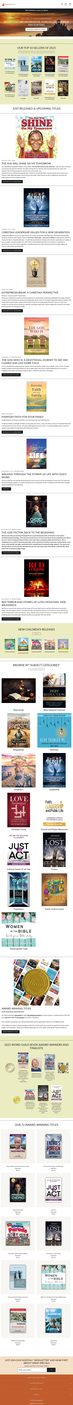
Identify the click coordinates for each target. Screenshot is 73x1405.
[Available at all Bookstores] (36, 272)
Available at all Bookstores (12, 310)
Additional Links (36, 1389)
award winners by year (10, 1031)
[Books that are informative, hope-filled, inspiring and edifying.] (36, 24)
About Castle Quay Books (36, 1377)
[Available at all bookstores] (36, 396)
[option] (36, 10)
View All (36, 633)
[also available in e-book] (36, 336)
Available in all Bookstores (12, 181)
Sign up (36, 1394)
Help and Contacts (36, 1383)
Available (6, 488)
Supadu (42, 1403)
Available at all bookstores (12, 432)
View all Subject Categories (37, 669)
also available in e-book (11, 374)
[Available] (36, 454)
